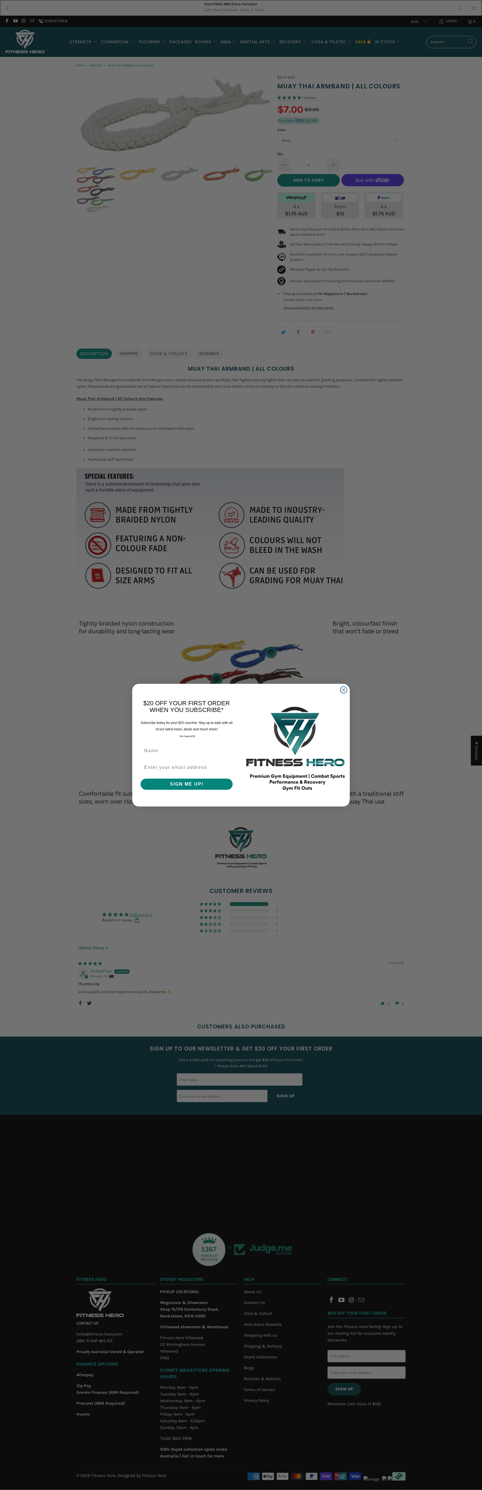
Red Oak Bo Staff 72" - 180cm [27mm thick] (68, 1465)
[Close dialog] (343, 690)
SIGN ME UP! (187, 784)
